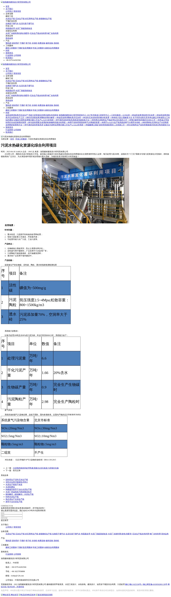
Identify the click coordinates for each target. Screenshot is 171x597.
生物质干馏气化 (12, 23)
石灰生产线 (20, 19)
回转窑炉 (15, 43)
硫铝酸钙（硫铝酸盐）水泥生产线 (20, 494)
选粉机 (56, 43)
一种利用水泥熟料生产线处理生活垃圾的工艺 (108, 120)
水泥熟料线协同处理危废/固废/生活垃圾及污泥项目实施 (36, 468)
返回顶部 (49, 595)
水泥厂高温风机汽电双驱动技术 (19, 492)
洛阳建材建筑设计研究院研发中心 (73, 115)
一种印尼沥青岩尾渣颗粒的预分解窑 (39, 118)
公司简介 (9, 11)
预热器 (8, 43)
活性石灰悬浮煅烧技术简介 (17, 482)
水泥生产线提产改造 (14, 484)
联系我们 (9, 58)
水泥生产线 (10, 19)
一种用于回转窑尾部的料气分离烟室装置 (83, 122)
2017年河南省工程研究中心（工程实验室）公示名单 (108, 115)
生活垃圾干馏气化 (26, 23)
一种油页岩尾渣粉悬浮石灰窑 (142, 115)
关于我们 (9, 9)
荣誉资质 (17, 11)
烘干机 (28, 43)
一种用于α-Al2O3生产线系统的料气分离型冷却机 (120, 122)
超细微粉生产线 (45, 19)
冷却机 (34, 43)
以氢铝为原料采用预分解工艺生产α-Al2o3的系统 (63, 125)
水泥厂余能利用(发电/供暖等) (18, 33)
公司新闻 (17, 55)
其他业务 (9, 38)
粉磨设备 (41, 43)
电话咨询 (31, 595)
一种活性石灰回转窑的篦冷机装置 (95, 118)
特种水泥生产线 (12, 497)
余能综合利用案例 (51, 48)
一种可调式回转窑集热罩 (33, 125)
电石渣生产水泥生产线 (15, 499)
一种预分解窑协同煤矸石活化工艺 (142, 120)
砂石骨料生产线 (31, 19)
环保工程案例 (38, 48)
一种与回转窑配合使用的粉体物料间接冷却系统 (46, 122)
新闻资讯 (9, 53)
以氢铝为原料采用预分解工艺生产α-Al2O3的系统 (33, 120)
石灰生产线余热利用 (38, 33)
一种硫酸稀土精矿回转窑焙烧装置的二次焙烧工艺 (104, 125)
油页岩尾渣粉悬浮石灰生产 (17, 115)
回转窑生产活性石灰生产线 (17, 480)
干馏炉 (22, 43)
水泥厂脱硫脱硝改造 (23, 28)
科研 (7, 50)
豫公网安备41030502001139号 (155, 584)
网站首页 (14, 595)
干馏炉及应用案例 (24, 48)
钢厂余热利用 (52, 33)
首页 (7, 6)
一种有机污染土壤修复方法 (121, 118)
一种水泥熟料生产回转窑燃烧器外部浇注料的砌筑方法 (147, 125)
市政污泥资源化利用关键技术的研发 (43, 115)
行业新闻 (9, 55)
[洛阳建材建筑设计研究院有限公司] (16, 2)
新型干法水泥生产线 (14, 502)
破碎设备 (49, 43)
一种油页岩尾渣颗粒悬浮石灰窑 (68, 118)
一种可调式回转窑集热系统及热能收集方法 (71, 120)
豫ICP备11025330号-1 (134, 584)
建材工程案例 (11, 48)
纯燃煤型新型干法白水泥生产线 (19, 489)
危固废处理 (10, 28)
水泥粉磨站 (10, 487)
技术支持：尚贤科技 (15, 587)
